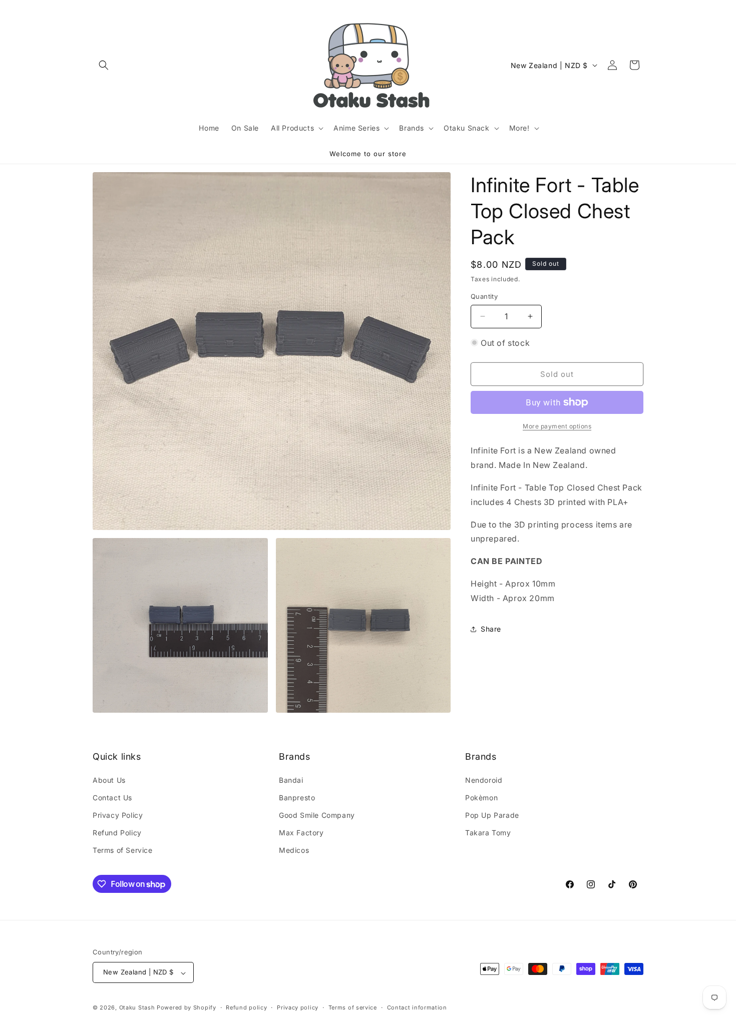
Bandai (291, 779)
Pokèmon (481, 797)
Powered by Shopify (186, 1007)
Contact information (417, 1007)
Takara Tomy (488, 832)
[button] (104, 65)
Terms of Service (123, 850)
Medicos (294, 850)
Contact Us (112, 797)
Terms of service (352, 1007)
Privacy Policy (118, 815)
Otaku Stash (137, 1007)
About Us (109, 779)
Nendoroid (483, 779)
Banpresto (297, 797)
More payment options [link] (557, 426)
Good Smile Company (317, 815)
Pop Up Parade (492, 815)
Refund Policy (117, 832)
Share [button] (491, 629)
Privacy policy (297, 1007)
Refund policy (246, 1007)
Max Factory (301, 832)
